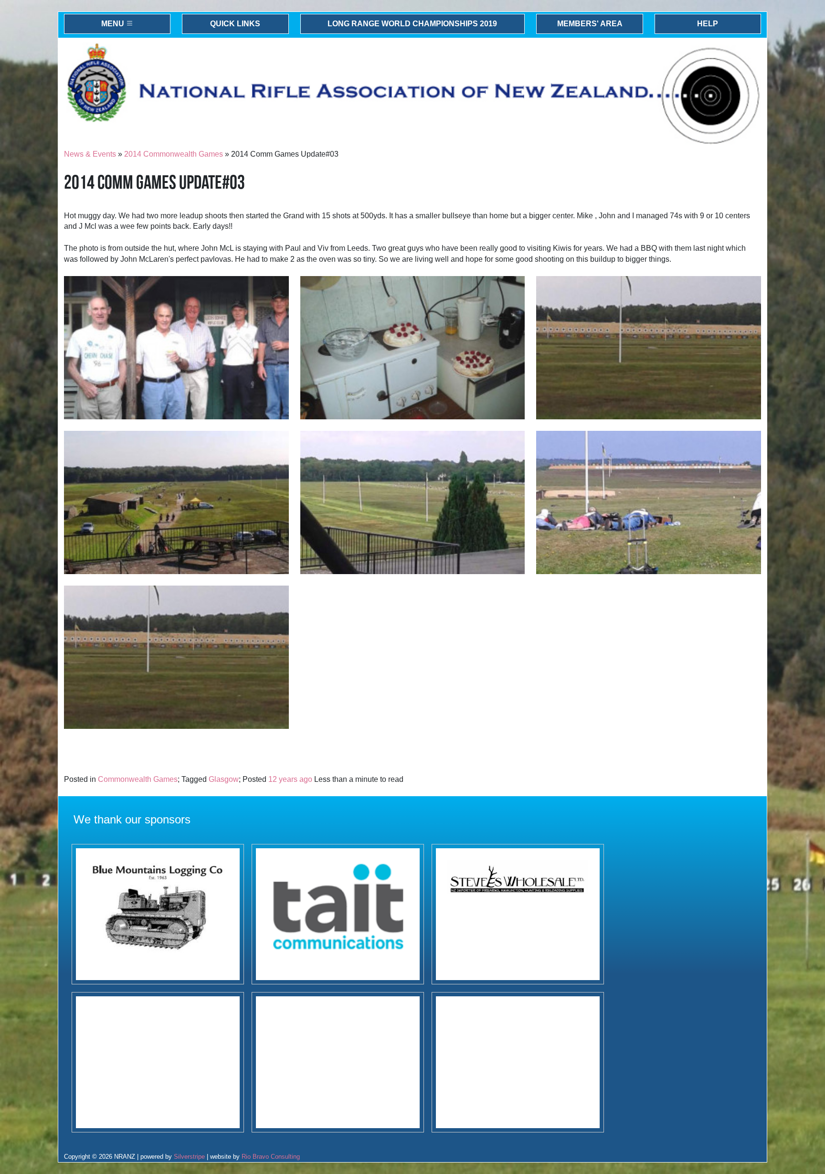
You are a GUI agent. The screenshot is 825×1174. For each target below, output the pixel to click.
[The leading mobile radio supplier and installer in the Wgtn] (338, 914)
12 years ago (290, 779)
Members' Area (590, 24)
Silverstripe (189, 1156)
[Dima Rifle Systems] (338, 1062)
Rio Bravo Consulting (271, 1156)
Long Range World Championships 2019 (412, 24)
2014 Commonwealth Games (173, 154)
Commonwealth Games (138, 779)
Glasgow (224, 779)
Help (707, 24)
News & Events (90, 154)
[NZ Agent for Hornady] (518, 914)
